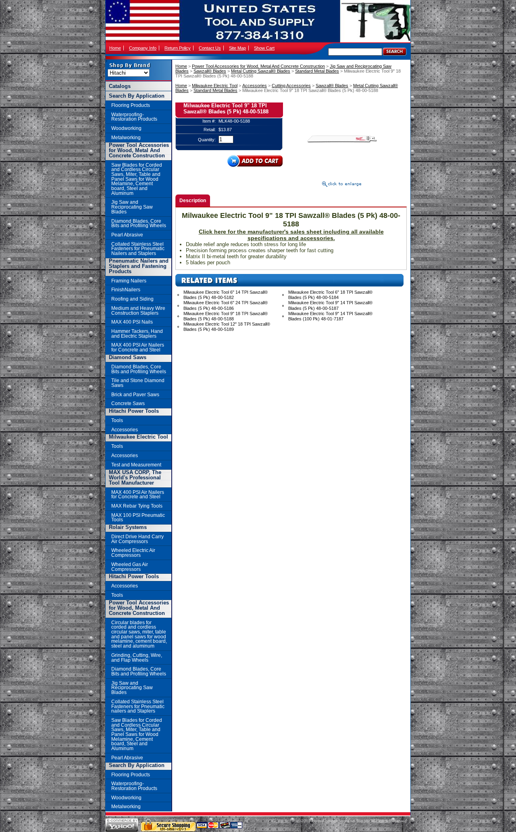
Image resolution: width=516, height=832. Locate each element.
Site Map (237, 48)
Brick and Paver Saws (135, 394)
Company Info (142, 48)
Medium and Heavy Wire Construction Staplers (138, 310)
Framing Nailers (128, 280)
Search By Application (136, 96)
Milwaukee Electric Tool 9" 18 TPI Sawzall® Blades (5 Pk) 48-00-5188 (225, 316)
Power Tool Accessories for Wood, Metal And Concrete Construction (258, 66)
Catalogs (120, 86)
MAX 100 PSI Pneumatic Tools (138, 517)
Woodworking (126, 128)
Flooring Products (130, 105)
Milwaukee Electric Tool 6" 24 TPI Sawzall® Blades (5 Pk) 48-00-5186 (225, 305)
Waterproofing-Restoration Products (134, 117)
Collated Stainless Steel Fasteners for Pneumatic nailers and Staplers (137, 706)
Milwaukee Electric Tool (214, 85)
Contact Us (210, 48)
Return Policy (177, 48)
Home (115, 48)
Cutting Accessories (291, 85)
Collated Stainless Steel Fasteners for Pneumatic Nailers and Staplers (137, 248)
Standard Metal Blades (317, 71)
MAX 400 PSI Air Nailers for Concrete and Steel (137, 347)
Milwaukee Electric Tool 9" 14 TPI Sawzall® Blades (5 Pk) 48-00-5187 (330, 305)
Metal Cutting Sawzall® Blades (260, 71)
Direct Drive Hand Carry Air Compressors (137, 539)
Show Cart (264, 48)
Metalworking (126, 137)
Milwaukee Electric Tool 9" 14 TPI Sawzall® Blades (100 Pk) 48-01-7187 (330, 316)
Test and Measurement (136, 464)
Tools (117, 420)
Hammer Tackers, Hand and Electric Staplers (137, 333)
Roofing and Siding (132, 298)
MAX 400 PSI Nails (132, 321)
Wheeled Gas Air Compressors (129, 567)
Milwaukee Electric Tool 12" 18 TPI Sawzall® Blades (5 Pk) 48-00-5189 (226, 327)
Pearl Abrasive (127, 234)
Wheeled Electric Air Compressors (133, 553)
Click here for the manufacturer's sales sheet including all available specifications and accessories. (291, 234)
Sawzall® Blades (210, 71)
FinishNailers (125, 289)
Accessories (254, 85)
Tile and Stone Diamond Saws (137, 383)
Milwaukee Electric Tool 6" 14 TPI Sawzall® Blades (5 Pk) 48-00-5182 (225, 295)
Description (192, 200)
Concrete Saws (128, 403)
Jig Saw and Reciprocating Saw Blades (132, 206)
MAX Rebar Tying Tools (136, 505)
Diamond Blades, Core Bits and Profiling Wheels (138, 223)
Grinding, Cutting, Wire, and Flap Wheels (136, 657)
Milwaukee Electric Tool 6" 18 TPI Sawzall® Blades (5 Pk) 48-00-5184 (330, 295)
